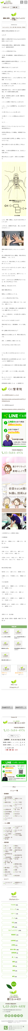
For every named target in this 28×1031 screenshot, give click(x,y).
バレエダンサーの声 (18, 827)
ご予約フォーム (14, 736)
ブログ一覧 (18, 872)
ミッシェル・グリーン (16, 1022)
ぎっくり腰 (8, 848)
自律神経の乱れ (8, 854)
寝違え (16, 845)
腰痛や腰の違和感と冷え (19, 673)
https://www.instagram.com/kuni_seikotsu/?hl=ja (13, 409)
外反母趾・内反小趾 (8, 838)
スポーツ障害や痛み (8, 850)
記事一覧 (15, 7)
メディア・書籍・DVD (18, 808)
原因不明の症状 (18, 850)
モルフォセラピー (6, 27)
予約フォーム (18, 816)
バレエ (14, 918)
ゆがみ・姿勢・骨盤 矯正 (8, 862)
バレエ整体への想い (8, 834)
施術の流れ (8, 802)
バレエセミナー (8, 883)
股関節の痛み (18, 864)
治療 (13, 27)
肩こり (6, 845)
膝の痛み (7, 867)
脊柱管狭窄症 (18, 855)
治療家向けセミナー (18, 883)
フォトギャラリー (8, 818)
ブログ (6, 816)
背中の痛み (18, 848)
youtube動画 (8, 811)
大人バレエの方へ (18, 830)
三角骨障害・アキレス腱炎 (18, 834)
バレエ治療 (8, 828)
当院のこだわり (18, 799)
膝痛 (15, 966)
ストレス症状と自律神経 (5, 636)
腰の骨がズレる (4, 673)
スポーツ (14, 913)
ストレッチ (14, 909)
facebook (17, 813)
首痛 (14, 970)
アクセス (17, 811)
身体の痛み (19, 27)
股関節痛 (14, 953)
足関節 (14, 945)
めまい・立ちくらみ (18, 866)
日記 (11, 27)
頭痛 (16, 870)
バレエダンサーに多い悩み (8, 830)
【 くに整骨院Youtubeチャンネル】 (10, 395)
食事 (14, 976)
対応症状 (17, 875)
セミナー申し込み (8, 874)
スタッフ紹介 (18, 802)
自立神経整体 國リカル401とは (9, 798)
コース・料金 (8, 806)
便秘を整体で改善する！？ (6, 660)
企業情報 (7, 813)
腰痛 (15, 27)
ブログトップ (6, 7)
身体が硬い (8, 872)
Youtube (14, 905)
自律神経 (14, 940)
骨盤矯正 (23, 27)
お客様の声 (8, 809)
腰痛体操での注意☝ (5, 648)
